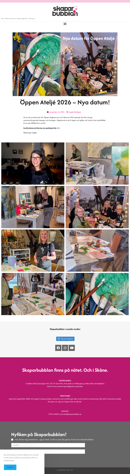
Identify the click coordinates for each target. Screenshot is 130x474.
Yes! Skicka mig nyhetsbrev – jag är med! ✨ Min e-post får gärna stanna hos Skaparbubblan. (54, 439)
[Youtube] (72, 348)
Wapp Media (70, 470)
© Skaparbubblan (61, 470)
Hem (2, 18)
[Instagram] (65, 348)
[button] (65, 24)
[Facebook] (58, 348)
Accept (10, 467)
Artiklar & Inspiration (10, 18)
